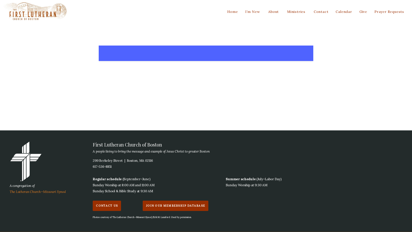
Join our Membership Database (175, 206)
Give (363, 11)
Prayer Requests (389, 11)
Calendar (344, 11)
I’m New (253, 11)
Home (232, 11)
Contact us (107, 206)
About (274, 11)
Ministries (296, 11)
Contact (321, 11)
